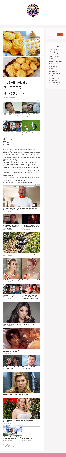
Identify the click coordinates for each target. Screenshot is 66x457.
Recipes (24, 23)
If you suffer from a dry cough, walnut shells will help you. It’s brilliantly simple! (55, 54)
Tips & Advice (33, 23)
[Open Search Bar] (49, 23)
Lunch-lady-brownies (8, 445)
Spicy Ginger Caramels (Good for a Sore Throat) (55, 73)
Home (18, 23)
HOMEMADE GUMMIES (9, 446)
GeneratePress (40, 455)
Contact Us (42, 23)
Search (51, 32)
